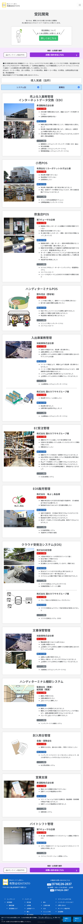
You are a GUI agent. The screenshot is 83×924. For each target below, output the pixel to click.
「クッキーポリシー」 (45, 917)
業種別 (62, 87)
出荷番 (29, 905)
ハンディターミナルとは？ (66, 902)
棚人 (28, 912)
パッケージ (28, 899)
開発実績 (11, 905)
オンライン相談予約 (16, 54)
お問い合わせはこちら (55, 54)
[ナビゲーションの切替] (79, 5)
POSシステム (47, 915)
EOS (44, 908)
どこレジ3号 (47, 912)
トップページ (11, 899)
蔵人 (44, 902)
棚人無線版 (30, 915)
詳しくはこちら (48, 38)
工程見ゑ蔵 (46, 905)
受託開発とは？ (13, 908)
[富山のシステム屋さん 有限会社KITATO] (11, 5)
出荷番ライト (31, 908)
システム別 (21, 87)
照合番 (29, 902)
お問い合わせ (62, 905)
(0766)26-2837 (61, 884)
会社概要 (60, 912)
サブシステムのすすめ (64, 899)
